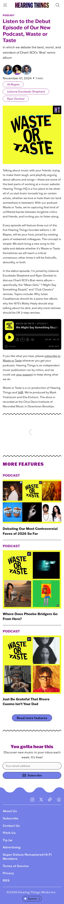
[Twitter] (41, 799)
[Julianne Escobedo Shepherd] (17, 69)
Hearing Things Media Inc (36, 892)
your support (24, 374)
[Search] (58, 5)
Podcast (9, 15)
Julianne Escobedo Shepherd (26, 91)
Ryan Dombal (15, 98)
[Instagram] (32, 799)
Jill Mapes (13, 84)
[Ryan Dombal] (26, 69)
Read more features (32, 718)
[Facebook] (58, 799)
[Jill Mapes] (8, 69)
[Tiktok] (50, 799)
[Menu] (6, 5)
